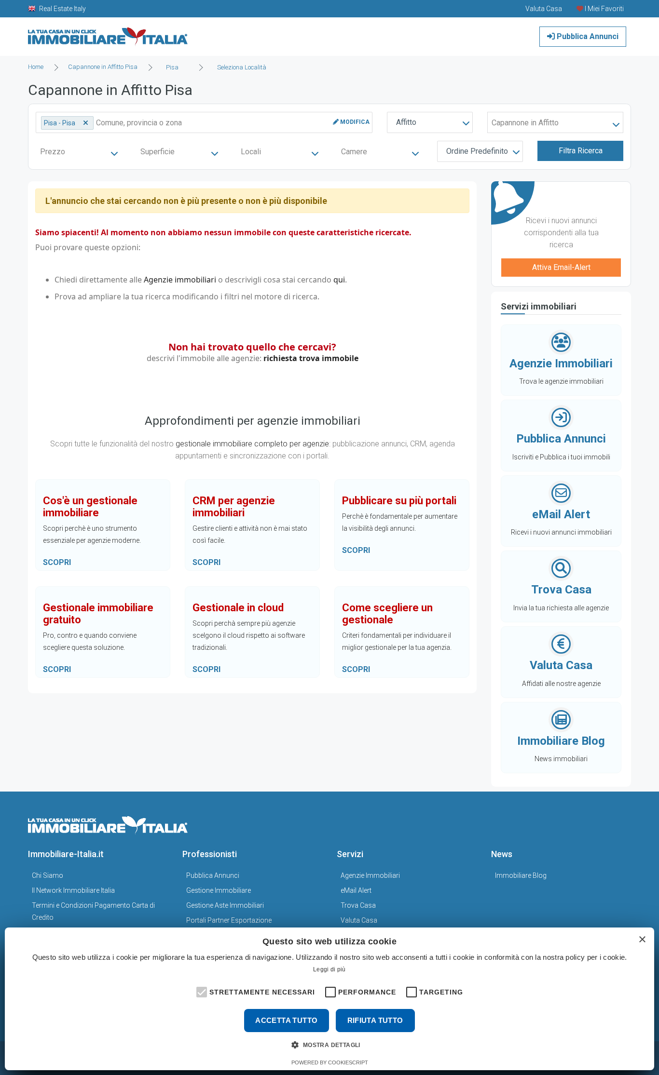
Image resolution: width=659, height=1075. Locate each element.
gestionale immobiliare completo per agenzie (252, 443)
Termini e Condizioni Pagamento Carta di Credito (93, 911)
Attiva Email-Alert (561, 267)
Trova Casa (358, 905)
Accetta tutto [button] (286, 1020)
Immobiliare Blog (521, 875)
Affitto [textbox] (406, 122)
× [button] (641, 939)
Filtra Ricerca (581, 150)
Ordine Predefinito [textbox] (477, 151)
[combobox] (175, 67)
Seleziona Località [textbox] (241, 67)
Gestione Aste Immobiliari (225, 905)
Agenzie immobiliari (180, 279)
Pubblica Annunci (586, 36)
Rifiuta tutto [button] (375, 1020)
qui (339, 279)
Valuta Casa (359, 920)
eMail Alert (356, 890)
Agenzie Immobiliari (370, 875)
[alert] (329, 998)
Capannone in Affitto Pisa (102, 66)
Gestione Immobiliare (218, 890)
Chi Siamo (47, 875)
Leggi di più (329, 969)
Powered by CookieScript (329, 1062)
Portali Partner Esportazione (229, 920)
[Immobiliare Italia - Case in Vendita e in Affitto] (108, 33)
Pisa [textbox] (172, 67)
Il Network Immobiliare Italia (73, 890)
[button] (200, 991)
